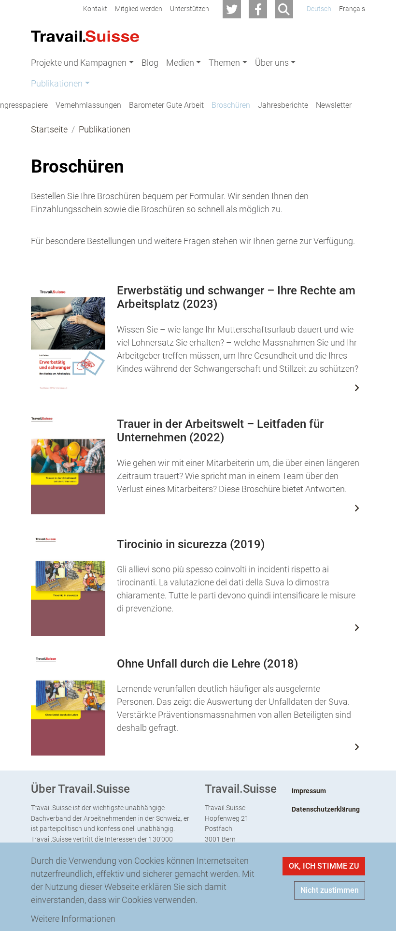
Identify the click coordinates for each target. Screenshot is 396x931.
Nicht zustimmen (329, 890)
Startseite (49, 129)
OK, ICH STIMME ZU (324, 866)
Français (352, 9)
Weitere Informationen (73, 919)
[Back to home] (85, 35)
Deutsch (319, 9)
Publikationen (104, 129)
